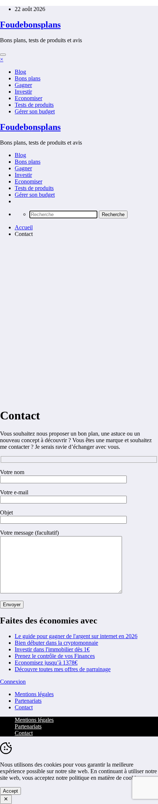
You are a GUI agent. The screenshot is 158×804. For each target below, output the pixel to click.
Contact (24, 707)
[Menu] (3, 55)
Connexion (13, 682)
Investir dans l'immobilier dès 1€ (52, 649)
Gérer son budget (35, 111)
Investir (23, 91)
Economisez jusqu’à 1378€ (46, 662)
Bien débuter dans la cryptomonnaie (56, 643)
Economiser (28, 98)
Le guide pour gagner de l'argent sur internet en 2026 (76, 636)
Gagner (23, 85)
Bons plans (27, 78)
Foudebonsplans (30, 24)
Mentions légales (34, 694)
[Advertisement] (79, 322)
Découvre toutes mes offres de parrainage (63, 669)
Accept (10, 791)
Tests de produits (34, 105)
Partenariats (28, 701)
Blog (20, 72)
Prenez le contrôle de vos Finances (55, 656)
